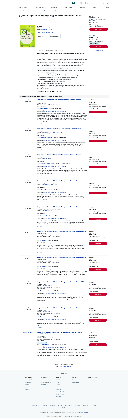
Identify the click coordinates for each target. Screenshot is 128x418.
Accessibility (58, 396)
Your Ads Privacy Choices (61, 391)
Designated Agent (60, 394)
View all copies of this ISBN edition (46, 32)
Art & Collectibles (69, 7)
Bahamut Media (44, 189)
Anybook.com (43, 240)
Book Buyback (43, 384)
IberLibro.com (86, 405)
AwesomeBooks (44, 108)
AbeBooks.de (44, 405)
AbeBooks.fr (52, 405)
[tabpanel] (62, 72)
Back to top (64, 373)
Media (57, 382)
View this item (92, 20)
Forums (57, 387)
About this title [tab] (49, 50)
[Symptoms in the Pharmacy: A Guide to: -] (28, 99)
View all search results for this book (64, 366)
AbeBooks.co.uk (35, 405)
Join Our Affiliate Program (46, 382)
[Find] (73, 3)
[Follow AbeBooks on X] (89, 382)
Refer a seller (43, 387)
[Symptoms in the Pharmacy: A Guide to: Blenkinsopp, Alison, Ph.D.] (28, 154)
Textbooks (82, 7)
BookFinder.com (64, 408)
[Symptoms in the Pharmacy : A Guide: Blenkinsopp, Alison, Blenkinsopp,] (28, 128)
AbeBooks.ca (77, 405)
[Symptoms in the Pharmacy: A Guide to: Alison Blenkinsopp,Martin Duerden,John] (28, 181)
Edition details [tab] (59, 50)
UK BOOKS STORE (44, 344)
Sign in (87, 3)
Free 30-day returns (98, 50)
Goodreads (36, 19)
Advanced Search (23, 7)
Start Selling (106, 7)
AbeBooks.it (59, 405)
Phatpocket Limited (45, 163)
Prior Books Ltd (44, 215)
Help (107, 3)
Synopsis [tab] (40, 50)
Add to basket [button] (98, 29)
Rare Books (54, 7)
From (42, 35)
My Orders (27, 387)
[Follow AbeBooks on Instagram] (89, 385)
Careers (58, 384)
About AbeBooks (59, 379)
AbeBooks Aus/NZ (68, 405)
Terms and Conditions (83, 412)
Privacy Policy (59, 389)
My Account (94, 3)
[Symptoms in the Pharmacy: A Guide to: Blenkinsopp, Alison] (28, 231)
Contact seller (39, 123)
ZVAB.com (93, 405)
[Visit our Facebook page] (89, 380)
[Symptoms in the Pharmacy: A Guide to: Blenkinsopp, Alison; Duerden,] (28, 207)
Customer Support (75, 382)
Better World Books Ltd (46, 137)
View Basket (27, 389)
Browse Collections (39, 7)
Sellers (94, 7)
